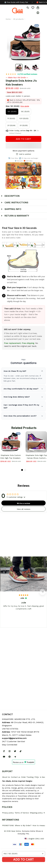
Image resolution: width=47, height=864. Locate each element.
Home (8, 19)
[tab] (22, 470)
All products (18, 19)
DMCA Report (7, 838)
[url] (14, 738)
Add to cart (23, 859)
